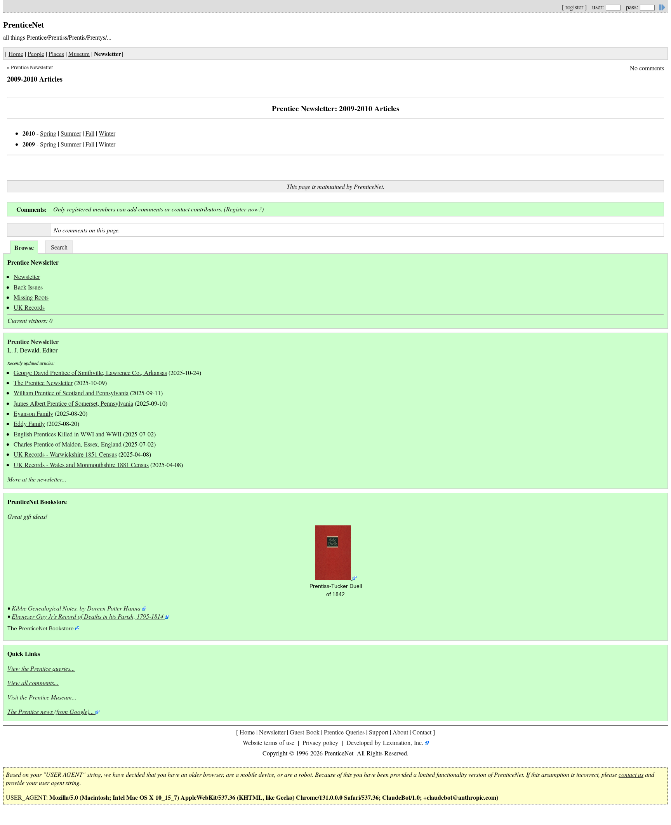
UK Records (29, 307)
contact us (631, 774)
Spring (48, 133)
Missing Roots (31, 297)
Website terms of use (268, 742)
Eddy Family (29, 423)
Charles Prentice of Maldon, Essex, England (68, 444)
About (400, 732)
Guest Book (305, 732)
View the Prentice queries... (41, 668)
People (36, 54)
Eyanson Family (33, 413)
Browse (24, 247)
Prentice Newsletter (32, 67)
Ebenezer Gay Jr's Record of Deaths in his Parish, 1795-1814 (87, 616)
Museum (79, 54)
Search (59, 247)
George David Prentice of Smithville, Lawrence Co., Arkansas (90, 372)
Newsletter (27, 276)
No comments (647, 68)
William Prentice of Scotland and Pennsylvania (71, 393)
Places (56, 54)
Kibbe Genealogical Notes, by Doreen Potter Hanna (76, 608)
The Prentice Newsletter (43, 382)
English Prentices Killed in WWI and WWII (68, 434)
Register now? (244, 209)
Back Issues (28, 287)
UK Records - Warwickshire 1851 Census (65, 454)
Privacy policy (320, 742)
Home (16, 54)
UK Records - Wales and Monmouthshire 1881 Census (81, 464)
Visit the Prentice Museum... (41, 697)
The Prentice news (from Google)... (50, 711)
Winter (107, 133)
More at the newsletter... (36, 479)
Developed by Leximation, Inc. (384, 742)
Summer (71, 133)
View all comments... (33, 682)
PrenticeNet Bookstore (46, 628)
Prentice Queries (344, 732)
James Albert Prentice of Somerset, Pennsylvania (73, 403)
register (574, 7)
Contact (421, 732)
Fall (89, 133)
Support (378, 732)
